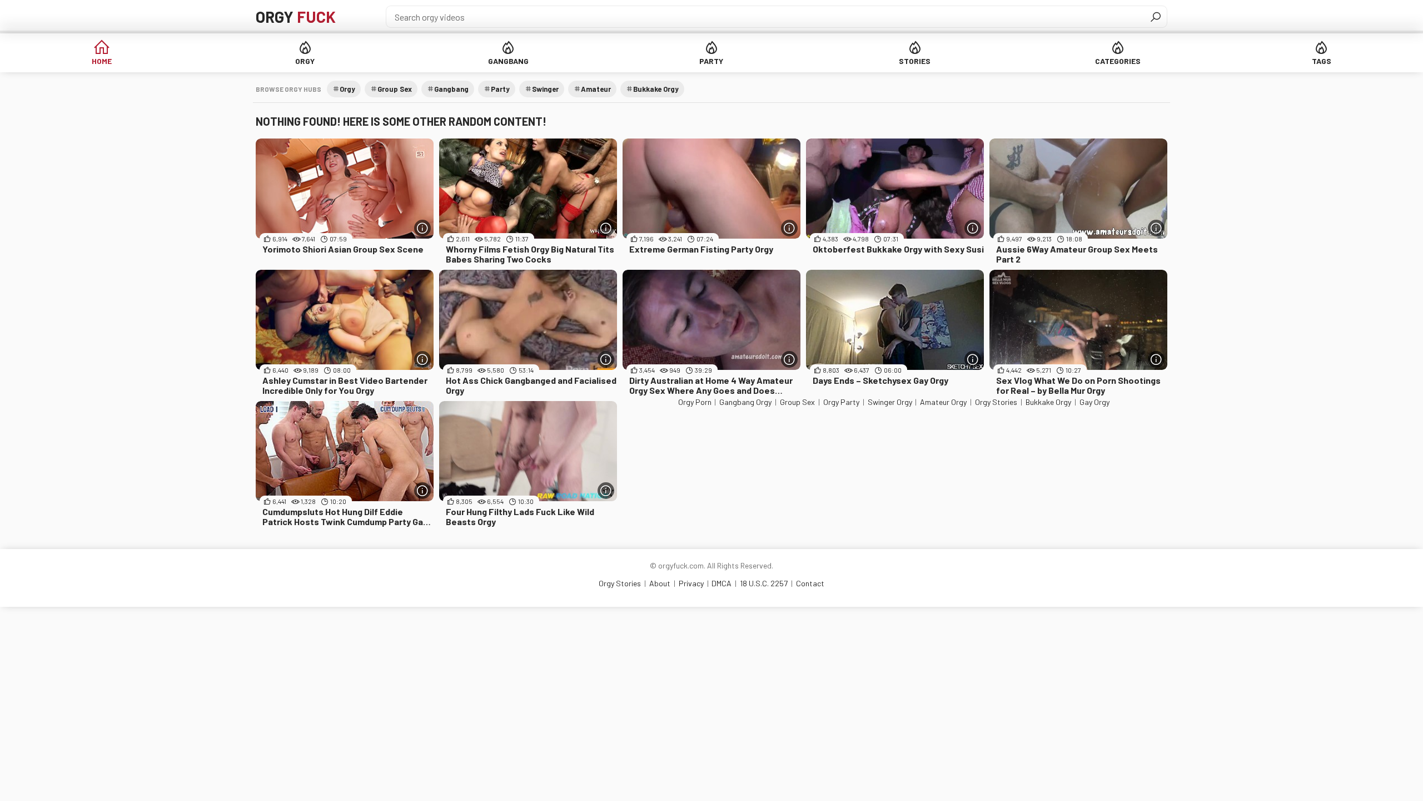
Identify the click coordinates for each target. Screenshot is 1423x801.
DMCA (722, 583)
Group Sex (394, 89)
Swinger (545, 89)
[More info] (422, 228)
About (659, 583)
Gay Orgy (1094, 402)
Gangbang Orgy (745, 402)
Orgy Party (841, 402)
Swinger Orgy (890, 402)
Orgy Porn (695, 402)
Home (102, 61)
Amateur (596, 89)
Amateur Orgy (943, 402)
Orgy (296, 16)
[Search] (1156, 16)
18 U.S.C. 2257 (764, 583)
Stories (915, 61)
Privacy (691, 583)
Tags (1321, 61)
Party (711, 61)
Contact (810, 583)
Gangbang (508, 61)
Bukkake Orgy (656, 89)
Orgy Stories (996, 402)
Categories (1118, 61)
